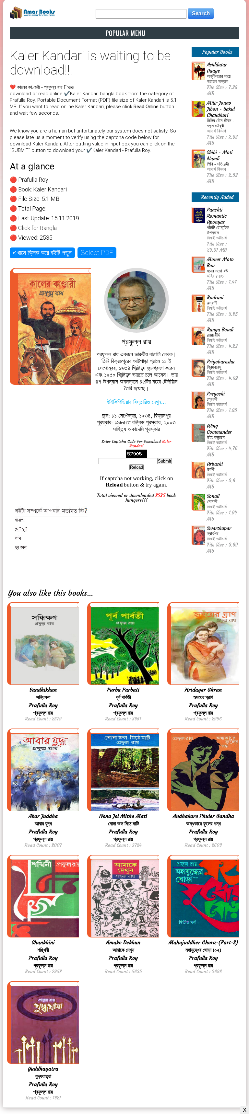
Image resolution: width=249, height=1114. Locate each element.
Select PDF (97, 253)
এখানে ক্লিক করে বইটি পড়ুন (42, 252)
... (90, 593)
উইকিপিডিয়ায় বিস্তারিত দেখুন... (136, 402)
